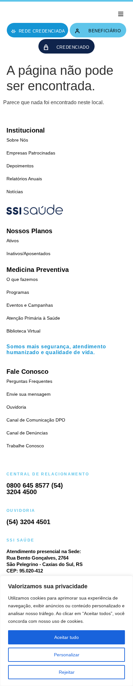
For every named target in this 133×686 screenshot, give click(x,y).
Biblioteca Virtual (23, 330)
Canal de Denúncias (27, 432)
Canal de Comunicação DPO (35, 420)
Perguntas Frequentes (29, 381)
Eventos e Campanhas (29, 305)
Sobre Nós (17, 140)
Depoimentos (20, 165)
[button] (121, 14)
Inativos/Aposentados (28, 253)
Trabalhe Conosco (25, 445)
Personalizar (66, 654)
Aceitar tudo (66, 637)
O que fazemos (22, 279)
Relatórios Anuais (24, 178)
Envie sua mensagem (28, 394)
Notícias (14, 191)
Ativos (12, 240)
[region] (66, 631)
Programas (17, 292)
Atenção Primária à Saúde (33, 318)
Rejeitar (67, 672)
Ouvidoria (16, 407)
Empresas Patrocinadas (30, 152)
